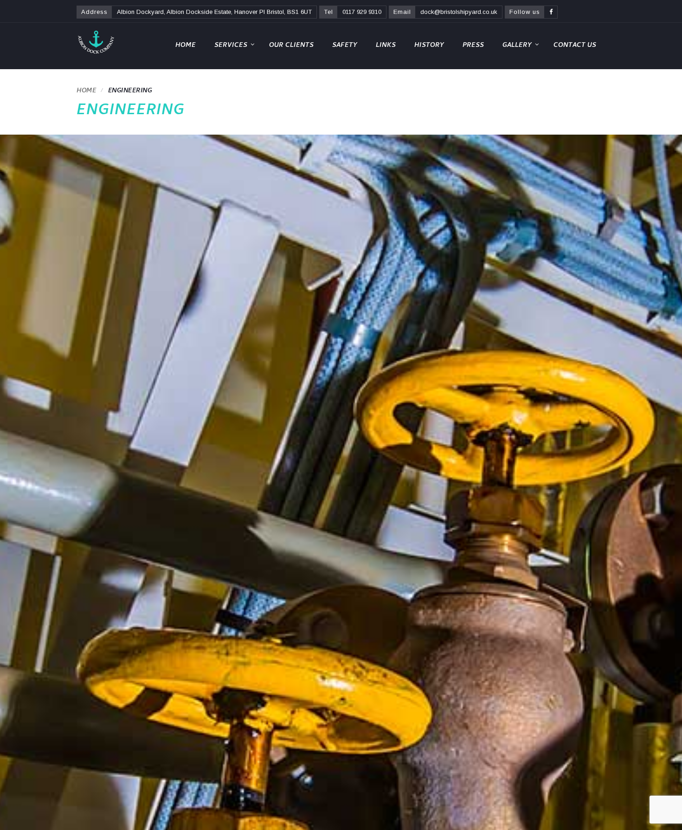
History (429, 45)
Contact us (574, 45)
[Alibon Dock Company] (96, 42)
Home (185, 45)
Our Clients (291, 45)
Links (386, 45)
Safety (344, 45)
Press (473, 45)
